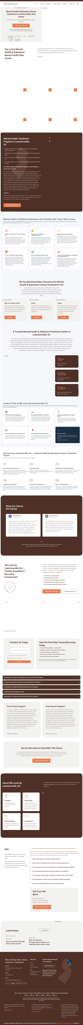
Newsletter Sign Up (49, 965)
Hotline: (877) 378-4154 (21, 25)
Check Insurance (34, 967)
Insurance (64, 4)
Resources (71, 4)
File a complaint (8, 1010)
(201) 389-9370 (9, 975)
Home (36, 4)
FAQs (31, 969)
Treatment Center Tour (70, 591)
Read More (40, 56)
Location (42, 4)
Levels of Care (56, 4)
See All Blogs (45, 930)
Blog (78, 4)
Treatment (47, 4)
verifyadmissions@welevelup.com (13, 980)
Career (31, 965)
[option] (45, 526)
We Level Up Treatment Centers (65, 1023)
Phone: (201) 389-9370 (70, 1013)
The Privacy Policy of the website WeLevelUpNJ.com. (35, 973)
